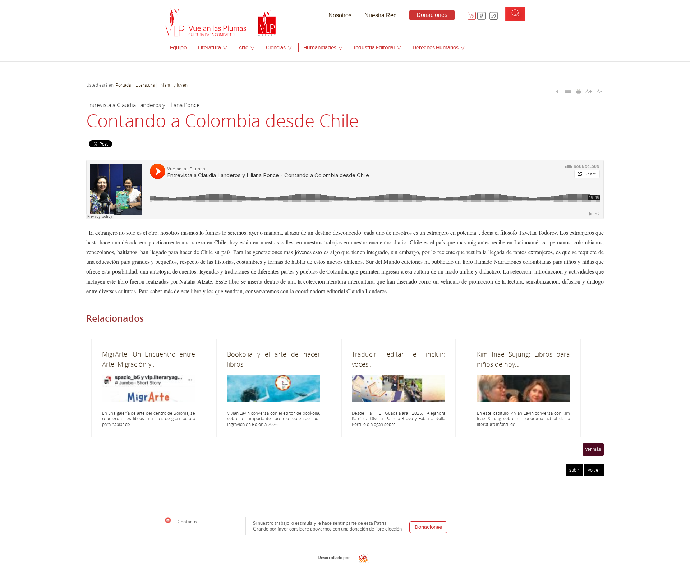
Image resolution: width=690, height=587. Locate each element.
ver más (593, 449)
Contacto (186, 521)
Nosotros (339, 15)
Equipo (178, 47)
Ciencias (279, 47)
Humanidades (322, 47)
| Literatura (143, 85)
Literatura (212, 47)
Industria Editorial (377, 47)
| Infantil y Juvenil (172, 85)
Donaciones (432, 15)
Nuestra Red (380, 15)
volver (594, 470)
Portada (123, 85)
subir (574, 470)
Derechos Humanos (439, 47)
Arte (246, 47)
